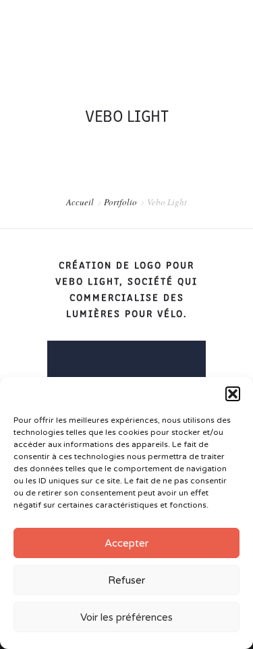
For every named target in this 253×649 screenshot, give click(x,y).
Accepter (126, 543)
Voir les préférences (126, 617)
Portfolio (120, 202)
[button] (233, 394)
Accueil (80, 202)
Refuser (126, 580)
